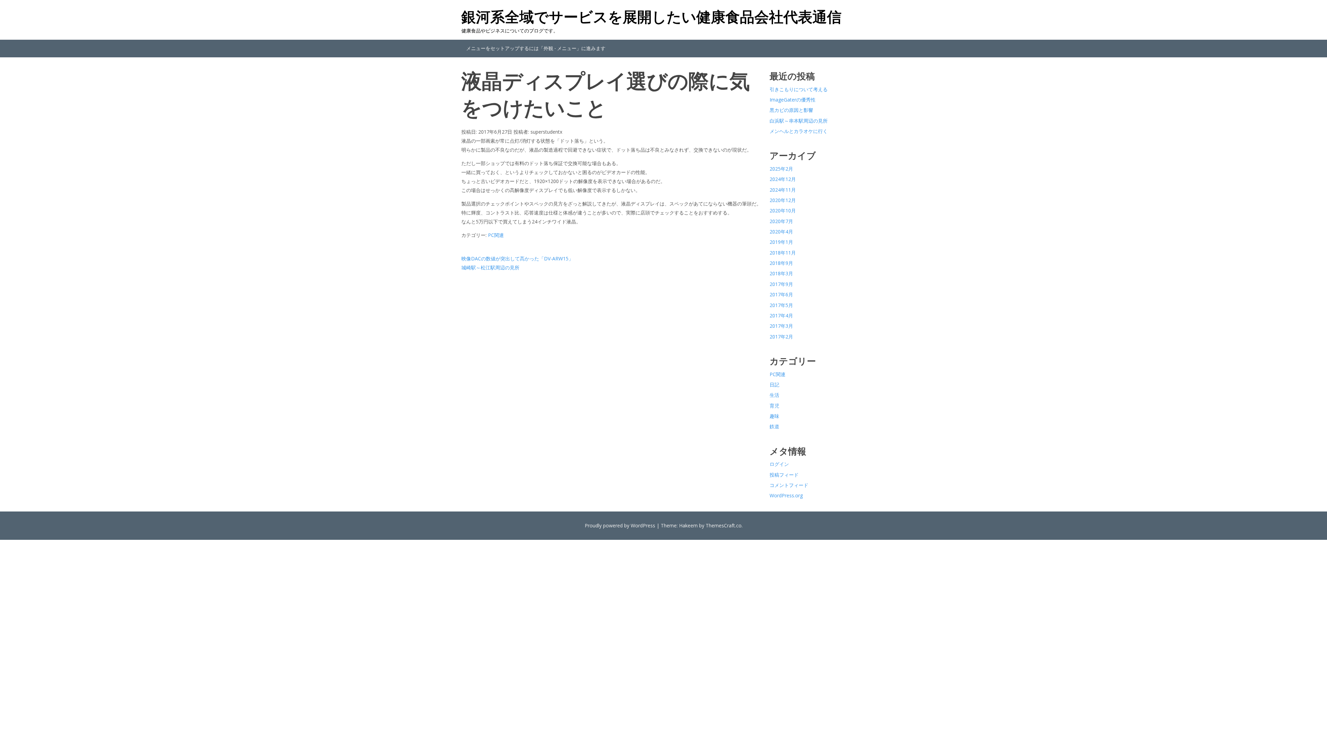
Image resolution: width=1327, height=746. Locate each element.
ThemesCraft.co (724, 525)
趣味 (774, 416)
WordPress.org (786, 495)
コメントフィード (789, 485)
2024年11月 (783, 189)
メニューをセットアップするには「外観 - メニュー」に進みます (535, 48)
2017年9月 (781, 284)
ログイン (779, 464)
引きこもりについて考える (799, 89)
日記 (774, 384)
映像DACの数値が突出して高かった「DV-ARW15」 (517, 258)
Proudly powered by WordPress (620, 525)
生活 (774, 395)
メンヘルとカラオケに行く (799, 131)
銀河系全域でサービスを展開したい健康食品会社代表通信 (651, 16)
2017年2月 (781, 336)
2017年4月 (781, 315)
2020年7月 (781, 221)
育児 (774, 405)
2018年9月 (781, 263)
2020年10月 (783, 210)
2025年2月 (781, 168)
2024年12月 (783, 179)
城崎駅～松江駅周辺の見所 (490, 267)
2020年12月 (783, 200)
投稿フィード (784, 474)
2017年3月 (781, 326)
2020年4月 (781, 231)
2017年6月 (781, 294)
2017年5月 (781, 305)
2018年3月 (781, 273)
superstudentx (546, 131)
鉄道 (774, 426)
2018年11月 (783, 252)
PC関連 (496, 235)
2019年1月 (781, 242)
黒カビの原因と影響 (791, 110)
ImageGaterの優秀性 (793, 99)
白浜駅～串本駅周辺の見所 (799, 120)
